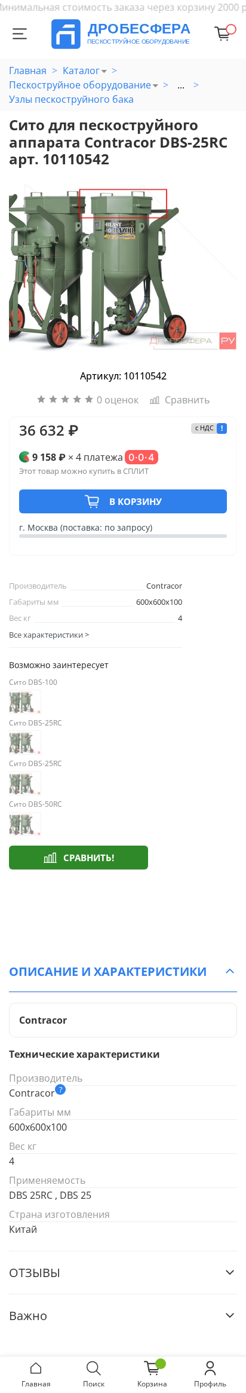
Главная (28, 70)
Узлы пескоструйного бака (71, 99)
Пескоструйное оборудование (80, 84)
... (180, 84)
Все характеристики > (49, 634)
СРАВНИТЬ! (88, 858)
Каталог (81, 70)
